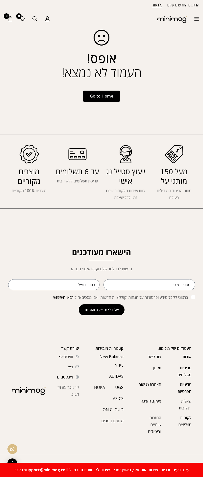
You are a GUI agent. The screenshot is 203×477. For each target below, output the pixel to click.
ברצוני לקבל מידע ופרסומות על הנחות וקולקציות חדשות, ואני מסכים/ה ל (120, 297)
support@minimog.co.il (46, 470)
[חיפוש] (35, 19)
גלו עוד (157, 4)
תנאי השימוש (63, 297)
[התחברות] (47, 19)
